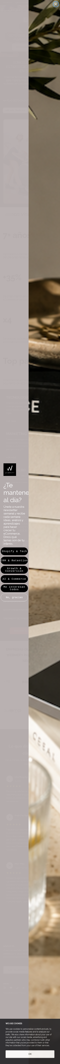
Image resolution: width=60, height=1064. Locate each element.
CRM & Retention (14, 560)
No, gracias (14, 597)
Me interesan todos (14, 588)
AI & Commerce (14, 579)
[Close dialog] (56, 4)
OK (30, 1054)
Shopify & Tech (14, 551)
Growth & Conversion (14, 569)
